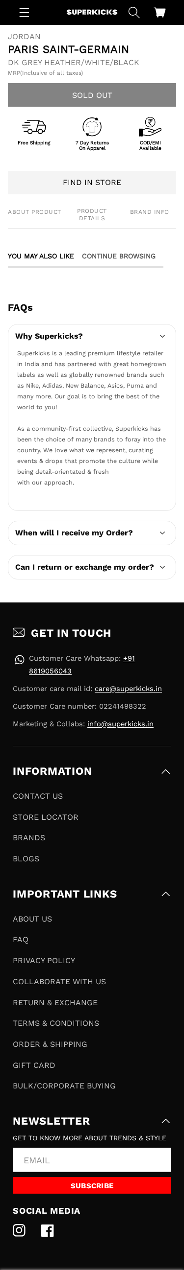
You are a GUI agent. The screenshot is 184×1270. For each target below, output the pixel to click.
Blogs (26, 858)
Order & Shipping (50, 1044)
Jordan (24, 37)
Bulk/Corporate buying (64, 1085)
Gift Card (34, 1065)
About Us (32, 919)
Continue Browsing (119, 256)
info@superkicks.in (120, 723)
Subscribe (92, 1185)
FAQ (20, 939)
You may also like (41, 256)
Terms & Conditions (56, 1023)
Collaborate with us (59, 981)
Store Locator (46, 817)
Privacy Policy (44, 960)
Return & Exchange (55, 1002)
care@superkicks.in (128, 688)
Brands (29, 837)
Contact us (38, 796)
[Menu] (24, 12)
